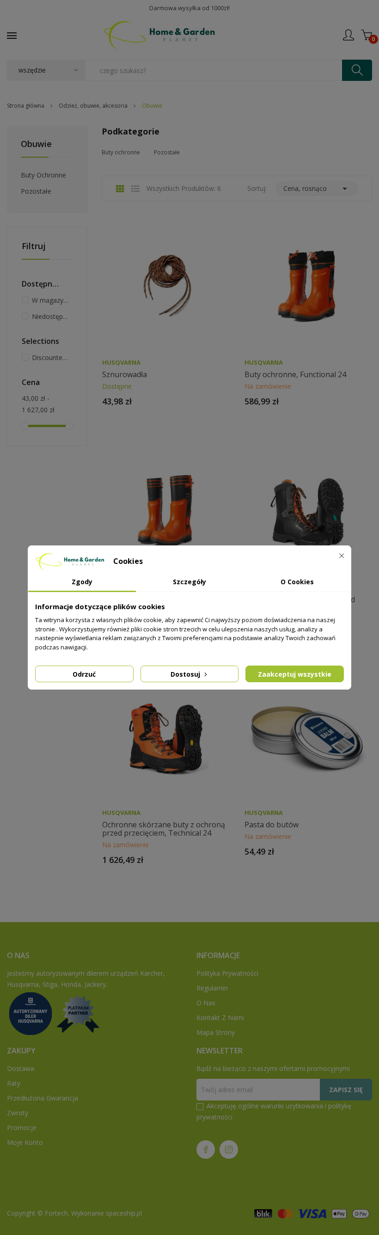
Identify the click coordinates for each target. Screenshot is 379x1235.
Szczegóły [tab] (189, 581)
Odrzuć (84, 674)
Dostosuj (186, 674)
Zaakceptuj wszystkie (294, 674)
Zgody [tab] (82, 581)
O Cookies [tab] (297, 581)
